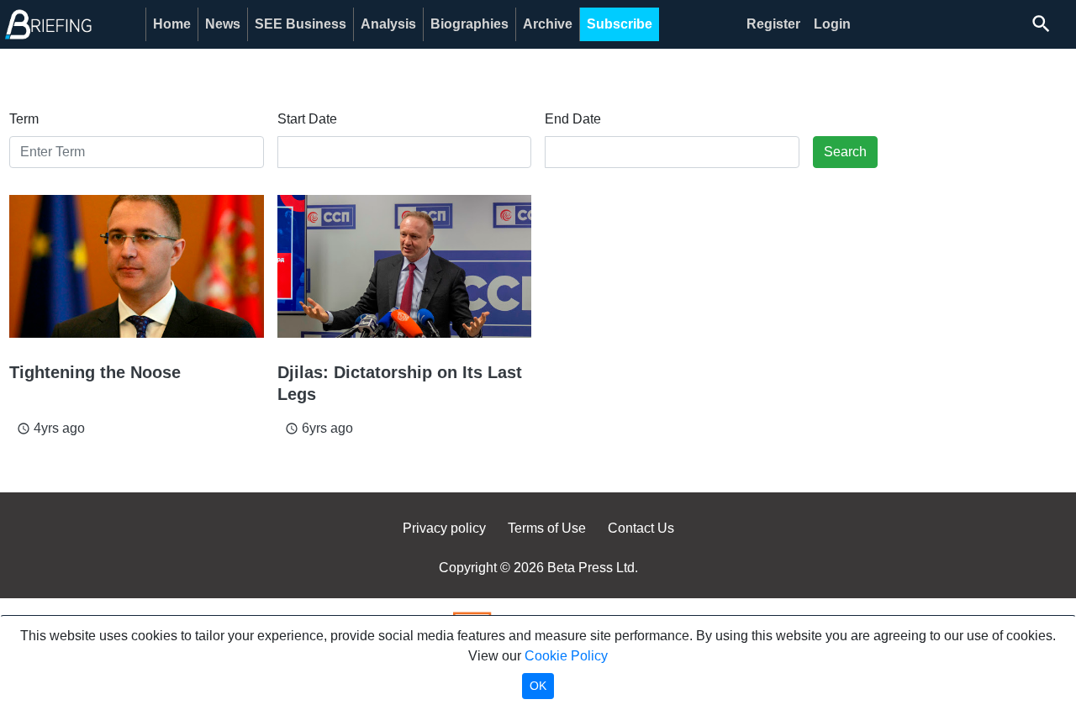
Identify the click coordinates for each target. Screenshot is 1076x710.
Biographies (469, 24)
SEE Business (300, 24)
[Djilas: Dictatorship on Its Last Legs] (404, 266)
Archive (547, 24)
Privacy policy (444, 528)
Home (172, 24)
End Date (573, 119)
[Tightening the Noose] (136, 266)
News (222, 24)
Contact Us (641, 528)
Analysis (388, 24)
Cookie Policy (566, 656)
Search (845, 152)
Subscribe (619, 24)
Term (24, 119)
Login (832, 24)
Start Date (307, 119)
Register (773, 24)
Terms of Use (547, 528)
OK (538, 685)
